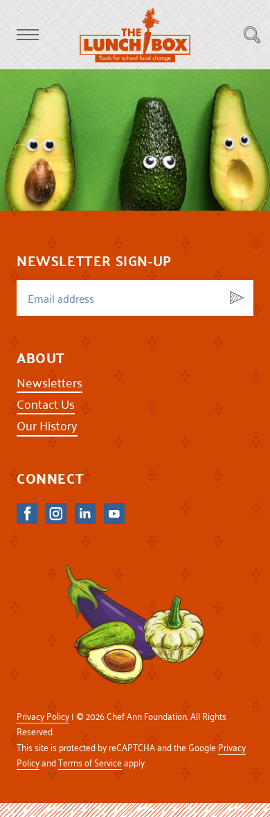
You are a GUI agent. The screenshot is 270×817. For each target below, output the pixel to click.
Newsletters (49, 382)
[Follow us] (27, 513)
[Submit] (236, 298)
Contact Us (46, 403)
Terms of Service (90, 763)
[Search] (252, 34)
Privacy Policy (43, 716)
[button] (27, 34)
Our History (47, 425)
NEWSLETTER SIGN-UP (94, 260)
